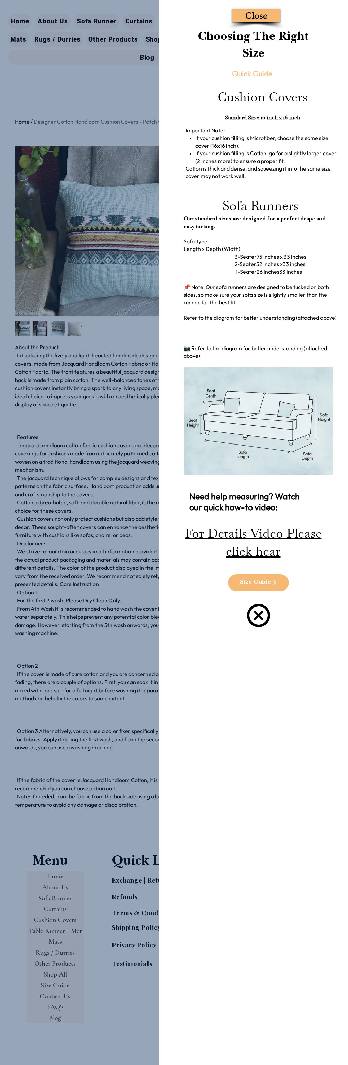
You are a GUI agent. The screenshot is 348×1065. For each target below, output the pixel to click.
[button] (256, 15)
